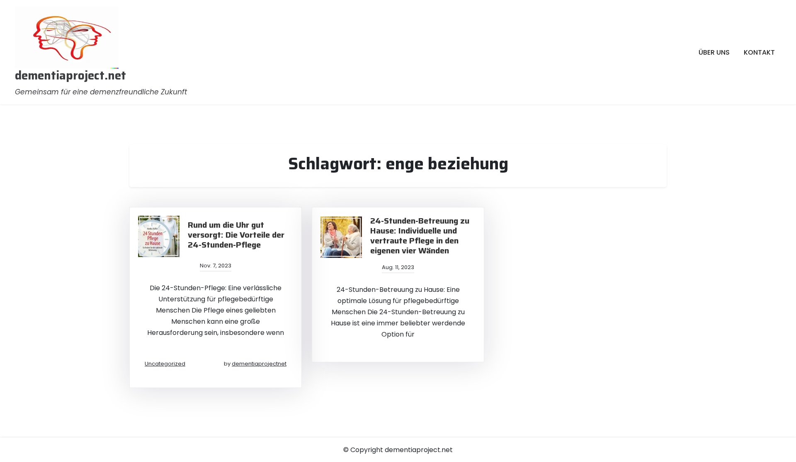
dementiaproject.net (70, 76)
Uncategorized (165, 364)
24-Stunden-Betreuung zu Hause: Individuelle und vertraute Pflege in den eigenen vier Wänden (419, 235)
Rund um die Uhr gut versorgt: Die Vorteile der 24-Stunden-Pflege (236, 235)
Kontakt (759, 52)
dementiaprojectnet (259, 364)
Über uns (714, 52)
